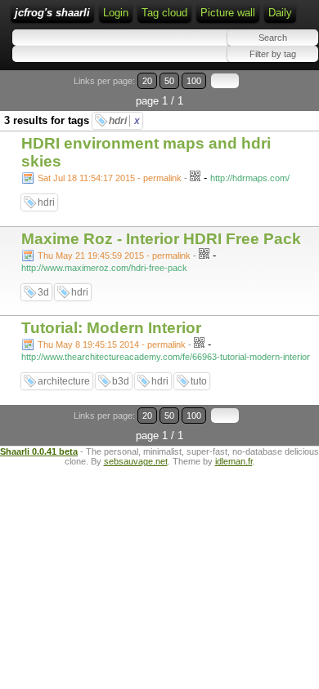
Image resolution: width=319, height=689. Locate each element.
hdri (124, 121)
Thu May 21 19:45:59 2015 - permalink (114, 255)
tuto (199, 381)
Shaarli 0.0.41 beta (39, 451)
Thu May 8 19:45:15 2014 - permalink (112, 344)
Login (115, 13)
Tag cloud (164, 13)
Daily (280, 13)
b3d (120, 381)
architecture (64, 381)
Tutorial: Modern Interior (111, 327)
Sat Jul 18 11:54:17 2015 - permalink (110, 178)
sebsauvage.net (136, 461)
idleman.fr (234, 461)
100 (193, 81)
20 (147, 81)
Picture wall (227, 13)
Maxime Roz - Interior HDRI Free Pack (161, 238)
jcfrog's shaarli (52, 13)
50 (169, 81)
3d (43, 292)
